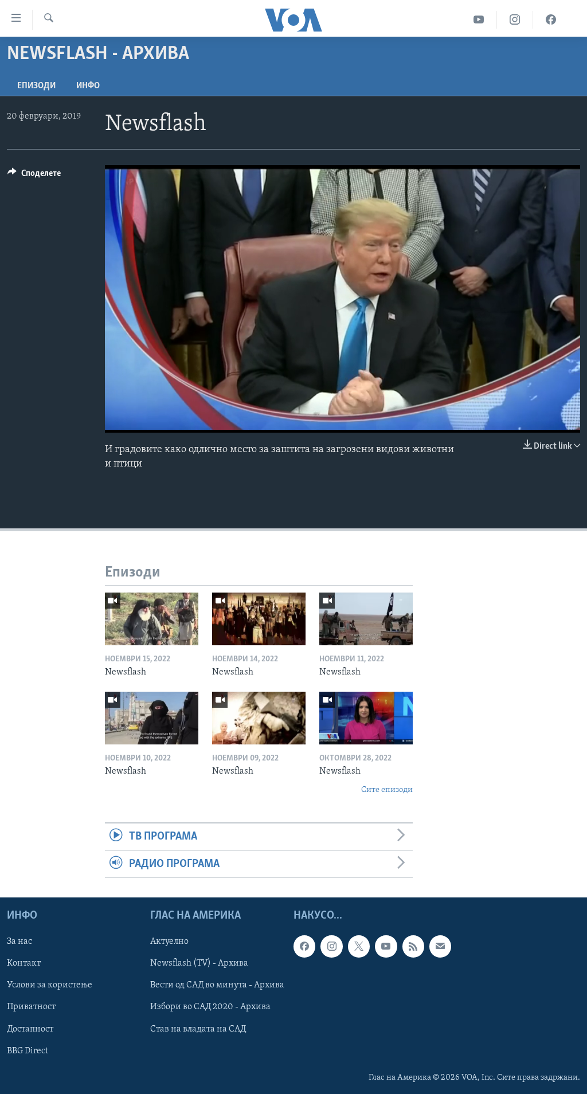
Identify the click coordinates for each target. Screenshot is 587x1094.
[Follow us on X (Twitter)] (359, 946)
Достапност (30, 1028)
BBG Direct (27, 1050)
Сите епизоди (387, 790)
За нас (19, 941)
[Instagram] (515, 20)
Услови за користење (49, 985)
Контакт (24, 963)
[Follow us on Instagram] (331, 946)
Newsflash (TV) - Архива (199, 963)
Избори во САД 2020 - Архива (210, 1006)
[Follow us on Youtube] (386, 946)
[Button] (34, 176)
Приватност (31, 1006)
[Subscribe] (440, 946)
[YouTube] (479, 20)
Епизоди (36, 86)
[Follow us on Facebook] (304, 946)
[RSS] (413, 946)
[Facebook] (551, 20)
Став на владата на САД (198, 1028)
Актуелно (169, 941)
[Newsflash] (151, 619)
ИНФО (88, 86)
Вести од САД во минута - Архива (217, 985)
